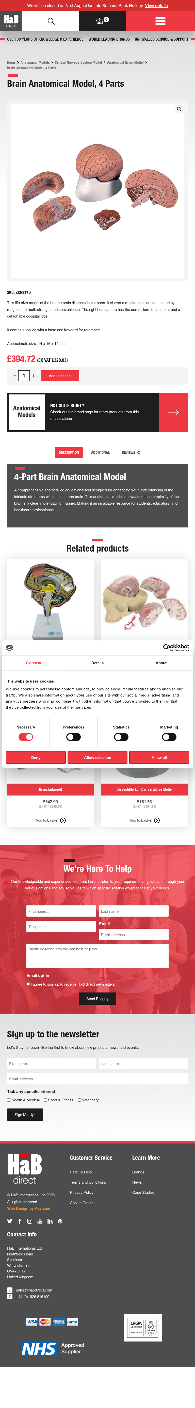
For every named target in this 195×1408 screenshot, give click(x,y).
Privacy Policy (82, 1192)
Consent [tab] (33, 662)
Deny (35, 757)
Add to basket (60, 375)
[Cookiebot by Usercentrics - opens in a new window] (167, 648)
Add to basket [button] (47, 820)
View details (156, 5)
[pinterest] (60, 1221)
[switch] (73, 737)
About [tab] (161, 662)
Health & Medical (25, 1099)
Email (112, 923)
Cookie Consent (83, 1202)
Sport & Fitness (61, 1099)
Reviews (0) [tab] (131, 452)
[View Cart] (100, 21)
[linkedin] (50, 1221)
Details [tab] (97, 662)
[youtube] (39, 1221)
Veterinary (90, 1099)
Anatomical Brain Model (125, 62)
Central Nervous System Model (78, 62)
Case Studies (143, 1192)
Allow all (159, 757)
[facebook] (19, 1221)
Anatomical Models (35, 62)
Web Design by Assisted (28, 1208)
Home (11, 62)
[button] (179, 109)
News (137, 1182)
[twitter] (9, 1221)
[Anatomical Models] (27, 412)
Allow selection (97, 757)
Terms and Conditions (88, 1182)
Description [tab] (69, 452)
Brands (138, 1171)
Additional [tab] (100, 452)
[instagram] (29, 1221)
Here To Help (81, 1171)
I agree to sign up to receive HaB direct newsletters (73, 984)
